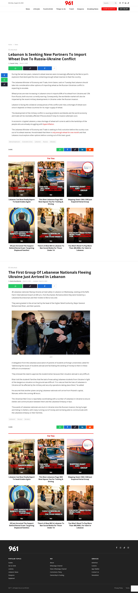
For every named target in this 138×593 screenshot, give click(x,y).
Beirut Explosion (14, 142)
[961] (69, 3)
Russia (45, 142)
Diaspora (80, 9)
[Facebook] (4, 75)
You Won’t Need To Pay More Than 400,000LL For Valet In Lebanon (80, 248)
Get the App (124, 9)
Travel (71, 9)
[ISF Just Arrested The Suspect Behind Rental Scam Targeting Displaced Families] (21, 225)
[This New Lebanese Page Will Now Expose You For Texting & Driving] (51, 179)
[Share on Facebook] (45, 68)
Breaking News (92, 9)
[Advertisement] (69, 28)
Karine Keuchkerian (15, 281)
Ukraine (52, 142)
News (28, 9)
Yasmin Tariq (14, 63)
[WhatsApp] (4, 80)
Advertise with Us (109, 9)
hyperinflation (48, 124)
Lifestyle (36, 9)
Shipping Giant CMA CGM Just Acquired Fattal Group (80, 201)
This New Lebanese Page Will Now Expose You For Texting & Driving (51, 202)
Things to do (61, 9)
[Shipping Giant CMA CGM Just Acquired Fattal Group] (80, 179)
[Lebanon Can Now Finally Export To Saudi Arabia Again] (21, 179)
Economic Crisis (27, 142)
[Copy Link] (30, 68)
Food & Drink (48, 9)
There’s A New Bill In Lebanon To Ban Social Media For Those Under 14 (51, 248)
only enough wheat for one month (65, 132)
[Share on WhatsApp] (15, 68)
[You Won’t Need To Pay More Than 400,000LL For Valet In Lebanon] (80, 225)
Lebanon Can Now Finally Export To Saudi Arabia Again (22, 201)
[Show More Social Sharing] (54, 68)
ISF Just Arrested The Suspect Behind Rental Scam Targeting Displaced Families (21, 248)
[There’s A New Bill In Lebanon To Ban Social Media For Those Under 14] (51, 225)
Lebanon (38, 142)
